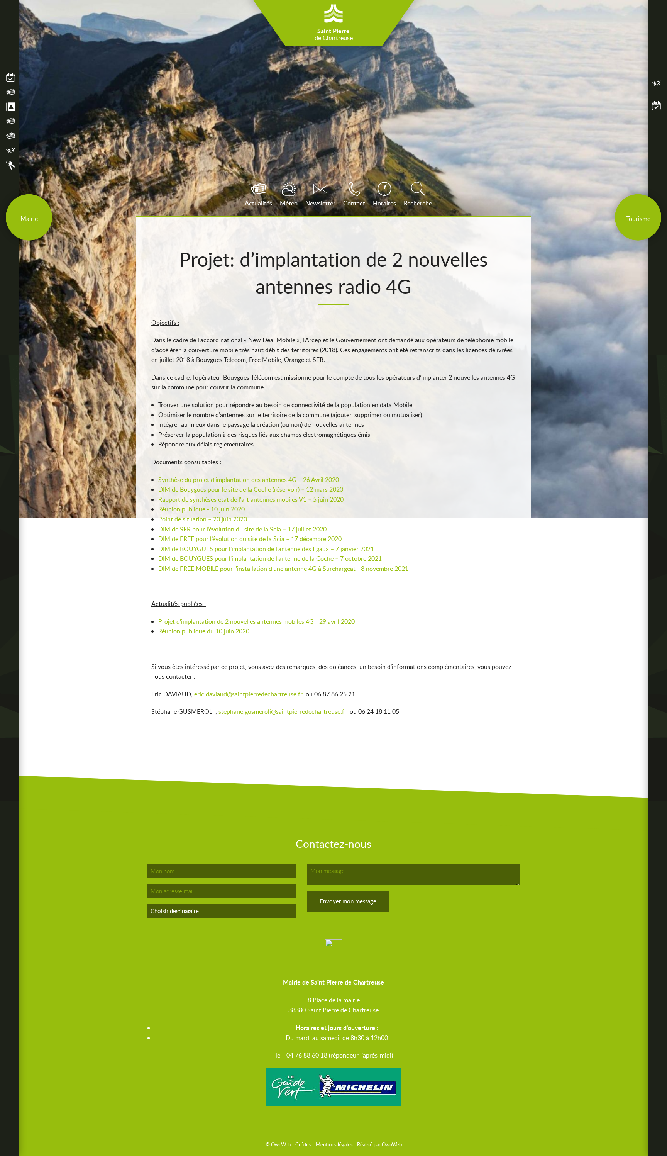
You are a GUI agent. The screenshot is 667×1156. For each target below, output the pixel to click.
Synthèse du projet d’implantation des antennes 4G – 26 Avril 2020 (248, 479)
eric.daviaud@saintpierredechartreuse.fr (248, 694)
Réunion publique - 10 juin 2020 (201, 509)
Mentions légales (334, 1144)
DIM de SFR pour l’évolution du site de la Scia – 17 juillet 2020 (242, 529)
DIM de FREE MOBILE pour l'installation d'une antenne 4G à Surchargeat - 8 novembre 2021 (283, 568)
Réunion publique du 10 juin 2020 (203, 631)
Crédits (303, 1144)
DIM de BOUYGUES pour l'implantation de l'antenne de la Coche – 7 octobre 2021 (270, 558)
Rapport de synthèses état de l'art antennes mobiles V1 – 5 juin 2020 (251, 499)
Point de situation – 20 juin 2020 (202, 519)
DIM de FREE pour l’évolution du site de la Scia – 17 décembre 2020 (250, 539)
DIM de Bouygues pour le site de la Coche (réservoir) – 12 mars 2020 (250, 489)
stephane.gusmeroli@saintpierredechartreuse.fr (282, 711)
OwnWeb (392, 1144)
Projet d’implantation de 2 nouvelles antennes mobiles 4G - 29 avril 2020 (256, 621)
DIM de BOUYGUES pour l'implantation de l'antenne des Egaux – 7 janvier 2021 (266, 549)
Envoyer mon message (348, 901)
